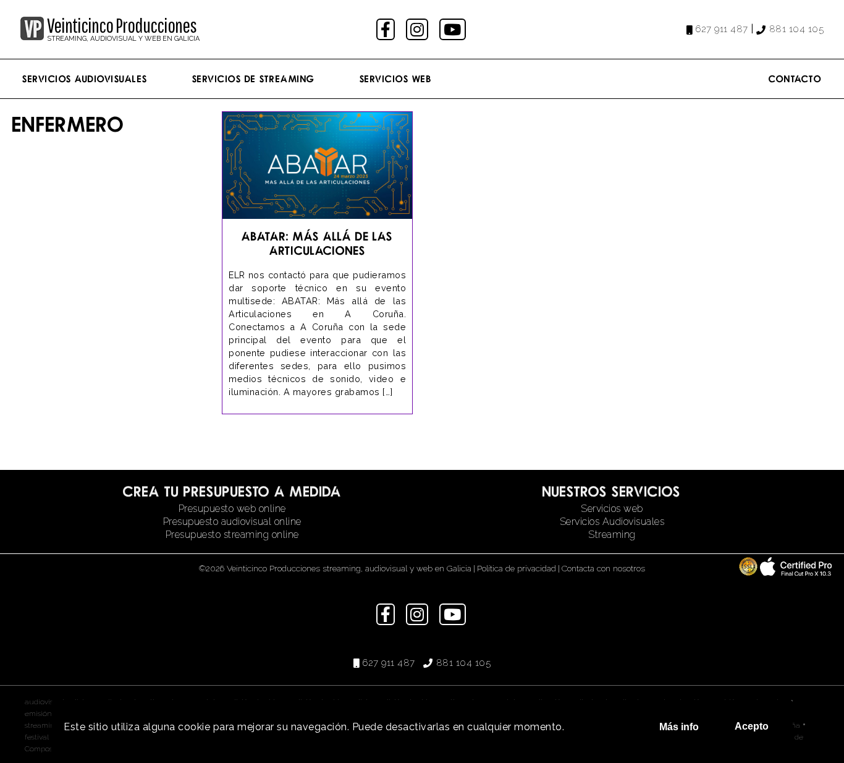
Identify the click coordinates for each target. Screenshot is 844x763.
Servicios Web (396, 78)
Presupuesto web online (232, 508)
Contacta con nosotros (603, 568)
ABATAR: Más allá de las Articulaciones (317, 243)
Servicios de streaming (253, 78)
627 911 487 (721, 29)
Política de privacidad (516, 568)
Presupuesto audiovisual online (232, 521)
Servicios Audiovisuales (85, 78)
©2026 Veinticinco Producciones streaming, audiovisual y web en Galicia (335, 568)
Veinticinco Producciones (121, 25)
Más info (679, 727)
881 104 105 (796, 29)
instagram (418, 29)
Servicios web (612, 508)
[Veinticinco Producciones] (32, 37)
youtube (453, 29)
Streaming (612, 534)
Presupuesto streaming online (232, 534)
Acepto (752, 726)
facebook (387, 29)
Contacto (795, 78)
